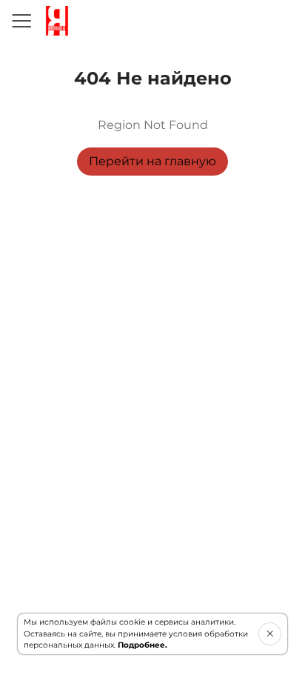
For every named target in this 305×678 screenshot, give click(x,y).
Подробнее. (142, 645)
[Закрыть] (269, 633)
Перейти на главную (152, 161)
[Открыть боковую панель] (21, 21)
